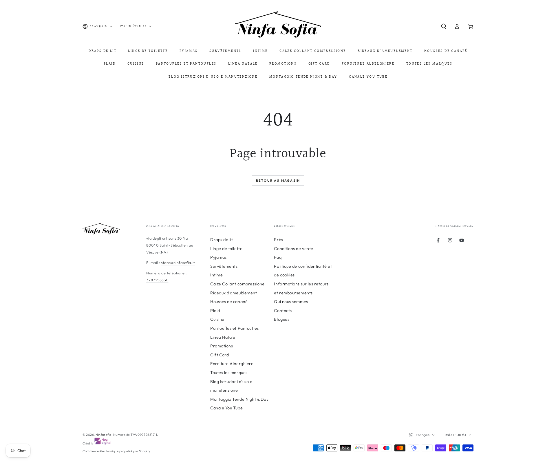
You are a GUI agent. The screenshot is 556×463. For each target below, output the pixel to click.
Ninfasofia (103, 435)
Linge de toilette (226, 248)
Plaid (215, 310)
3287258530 (157, 280)
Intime (216, 275)
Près (278, 239)
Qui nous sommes (291, 301)
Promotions (221, 346)
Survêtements (223, 266)
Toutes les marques (229, 372)
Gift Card (219, 355)
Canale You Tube (226, 408)
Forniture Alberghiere (231, 363)
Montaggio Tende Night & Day (239, 399)
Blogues (281, 319)
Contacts (283, 310)
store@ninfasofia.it (178, 262)
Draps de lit (221, 239)
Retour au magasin (278, 180)
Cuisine (217, 319)
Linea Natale (222, 337)
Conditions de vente (293, 248)
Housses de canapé (229, 301)
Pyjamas (218, 257)
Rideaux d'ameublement (233, 293)
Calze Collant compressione (237, 284)
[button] (443, 26)
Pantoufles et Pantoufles (234, 328)
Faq (277, 257)
